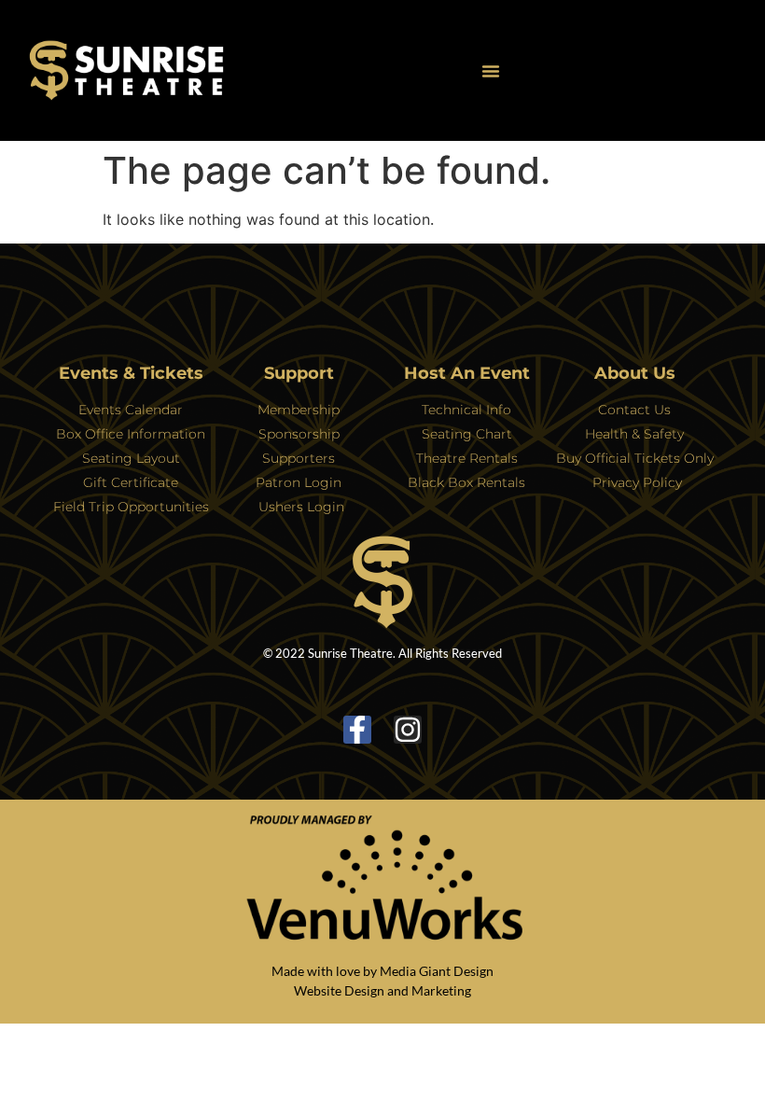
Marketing (441, 990)
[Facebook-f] (357, 730)
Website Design (339, 990)
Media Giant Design (437, 971)
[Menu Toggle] (490, 71)
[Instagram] (408, 730)
